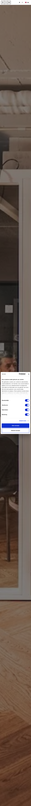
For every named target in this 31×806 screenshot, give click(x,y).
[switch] (27, 405)
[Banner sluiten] (28, 374)
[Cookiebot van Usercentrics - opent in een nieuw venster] (19, 374)
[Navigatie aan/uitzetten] (22, 2)
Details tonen (22, 420)
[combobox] (27, 2)
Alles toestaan (15, 425)
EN (28, 2)
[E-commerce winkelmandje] (19, 2)
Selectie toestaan (15, 430)
